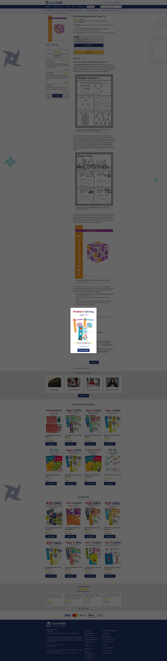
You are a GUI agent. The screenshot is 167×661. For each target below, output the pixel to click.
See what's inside (83, 350)
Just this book (83, 346)
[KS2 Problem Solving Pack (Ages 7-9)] (83, 325)
